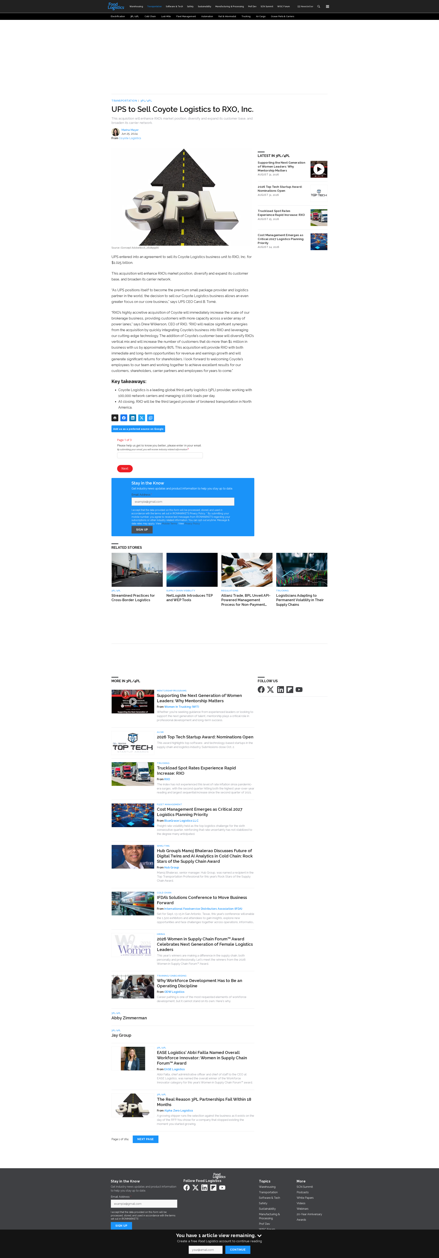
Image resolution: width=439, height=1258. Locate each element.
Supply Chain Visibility (180, 590)
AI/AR (160, 732)
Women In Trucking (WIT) (181, 706)
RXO (167, 779)
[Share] (123, 417)
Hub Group (171, 867)
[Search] (318, 6)
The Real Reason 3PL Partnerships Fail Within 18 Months (204, 1102)
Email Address (142, 494)
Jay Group (121, 1035)
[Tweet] (141, 417)
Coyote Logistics (130, 138)
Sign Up (142, 529)
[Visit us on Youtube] (299, 689)
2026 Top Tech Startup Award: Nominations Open (280, 188)
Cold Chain (164, 892)
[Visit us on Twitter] (271, 689)
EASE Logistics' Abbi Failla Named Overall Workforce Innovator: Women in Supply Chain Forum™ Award (202, 1058)
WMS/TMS (163, 846)
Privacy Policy (192, 523)
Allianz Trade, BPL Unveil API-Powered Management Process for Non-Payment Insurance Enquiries (245, 600)
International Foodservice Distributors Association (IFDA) (203, 908)
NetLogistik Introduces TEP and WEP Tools (189, 597)
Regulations (229, 590)
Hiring (161, 934)
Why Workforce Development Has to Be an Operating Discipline (199, 983)
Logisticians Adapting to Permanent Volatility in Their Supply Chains (300, 600)
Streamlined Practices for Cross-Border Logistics (133, 597)
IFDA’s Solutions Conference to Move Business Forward (202, 900)
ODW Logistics (174, 991)
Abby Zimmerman (129, 1017)
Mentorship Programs (172, 690)
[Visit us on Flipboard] (289, 689)
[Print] (114, 417)
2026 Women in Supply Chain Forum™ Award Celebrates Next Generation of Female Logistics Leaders (205, 944)
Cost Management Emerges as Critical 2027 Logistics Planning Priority (281, 239)
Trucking (282, 590)
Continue (238, 1249)
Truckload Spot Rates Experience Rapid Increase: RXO (281, 213)
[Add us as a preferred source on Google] (150, 417)
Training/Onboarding (172, 975)
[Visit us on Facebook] (261, 689)
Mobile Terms (169, 523)
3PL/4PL (146, 100)
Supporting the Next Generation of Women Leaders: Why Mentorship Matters (281, 166)
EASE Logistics (174, 1069)
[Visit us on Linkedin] (280, 689)
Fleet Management (169, 804)
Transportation (124, 100)
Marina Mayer (130, 130)
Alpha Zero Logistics (178, 1110)
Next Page (145, 1139)
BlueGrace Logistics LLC (181, 820)
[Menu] (327, 6)
